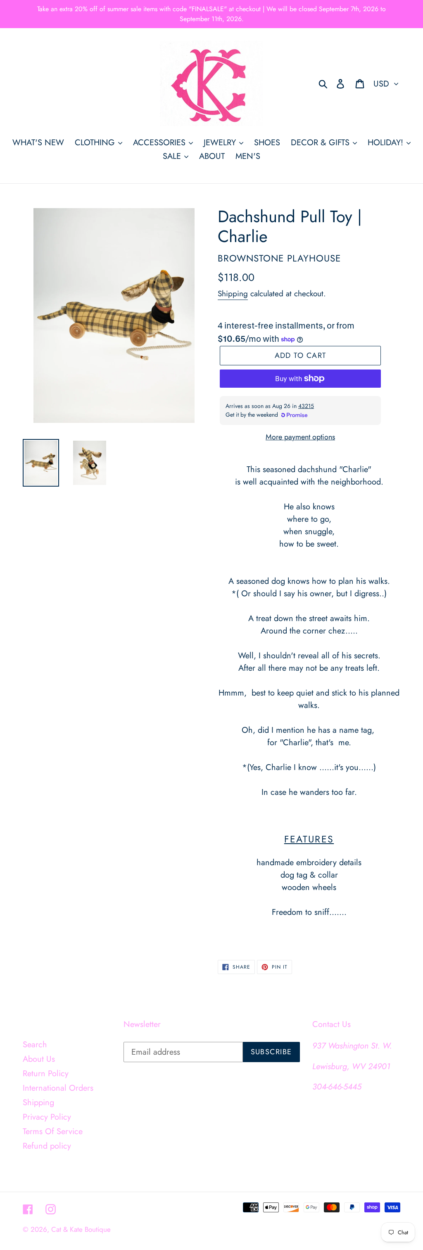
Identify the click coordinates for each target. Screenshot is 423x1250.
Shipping (233, 293)
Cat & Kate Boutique (81, 1229)
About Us (39, 1059)
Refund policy (47, 1146)
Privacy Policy (47, 1117)
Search (35, 1045)
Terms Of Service (53, 1131)
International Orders (58, 1088)
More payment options (300, 437)
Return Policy (46, 1074)
